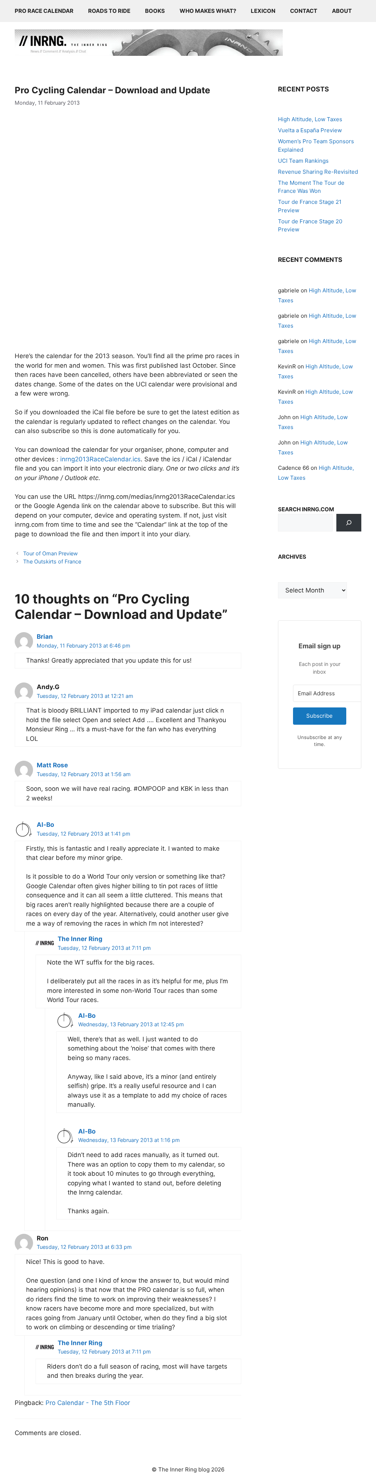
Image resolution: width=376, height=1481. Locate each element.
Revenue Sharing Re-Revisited (318, 171)
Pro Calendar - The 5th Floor (88, 1402)
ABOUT (342, 10)
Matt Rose (52, 765)
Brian (45, 636)
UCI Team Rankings (303, 160)
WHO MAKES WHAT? (208, 10)
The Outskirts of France (52, 561)
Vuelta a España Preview (310, 130)
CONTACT (303, 10)
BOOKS (155, 10)
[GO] (348, 522)
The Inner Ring (80, 939)
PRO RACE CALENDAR (44, 10)
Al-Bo (45, 824)
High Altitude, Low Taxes (310, 119)
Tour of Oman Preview (50, 553)
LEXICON (263, 10)
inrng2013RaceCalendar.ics (100, 459)
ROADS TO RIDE (109, 10)
